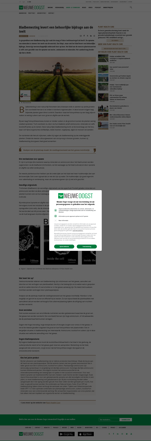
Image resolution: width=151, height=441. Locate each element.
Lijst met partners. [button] (78, 230)
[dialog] (75, 220)
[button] (75, 220)
